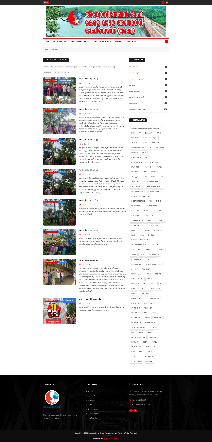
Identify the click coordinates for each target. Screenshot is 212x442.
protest (134, 138)
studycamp (144, 293)
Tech (142, 255)
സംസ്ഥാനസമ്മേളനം (149, 138)
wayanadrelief (156, 191)
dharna (151, 235)
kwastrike (135, 206)
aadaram (153, 337)
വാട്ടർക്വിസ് (160, 148)
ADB (149, 148)
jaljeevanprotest (138, 245)
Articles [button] (92, 41)
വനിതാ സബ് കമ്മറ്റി (109, 67)
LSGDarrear (154, 298)
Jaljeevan (160, 250)
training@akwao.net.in (141, 404)
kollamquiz (159, 230)
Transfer (135, 182)
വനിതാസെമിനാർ (137, 148)
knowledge (136, 323)
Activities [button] (68, 41)
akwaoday (160, 221)
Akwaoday (135, 225)
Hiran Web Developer (111, 438)
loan (133, 230)
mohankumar (136, 274)
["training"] (136, 133)
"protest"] (156, 143)
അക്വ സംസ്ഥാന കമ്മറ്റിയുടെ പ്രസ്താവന (145, 128)
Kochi (133, 269)
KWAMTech (135, 167)
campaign (148, 303)
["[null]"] (148, 133)
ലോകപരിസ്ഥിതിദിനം (138, 152)
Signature (135, 313)
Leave (133, 293)
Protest (134, 172)
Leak (153, 177)
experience (151, 352)
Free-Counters (106, 436)
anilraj (150, 279)
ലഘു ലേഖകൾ (95, 67)
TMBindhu (158, 211)
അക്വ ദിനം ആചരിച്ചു (88, 79)
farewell (135, 284)
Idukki (147, 318)
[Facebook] (163, 2)
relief (162, 177)
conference (150, 259)
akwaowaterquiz (138, 162)
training (135, 143)
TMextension (136, 187)
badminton (135, 318)
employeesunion (138, 337)
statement (135, 308)
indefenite (135, 211)
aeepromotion (137, 221)
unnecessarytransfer (140, 196)
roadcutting (155, 289)
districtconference (154, 264)
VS (146, 225)
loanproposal (137, 235)
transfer (148, 308)
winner (149, 362)
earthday (153, 328)
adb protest (155, 245)
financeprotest (137, 298)
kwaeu (154, 342)
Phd (146, 313)
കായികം (84, 67)
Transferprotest (153, 187)
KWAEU (159, 167)
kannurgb (149, 216)
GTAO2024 (148, 167)
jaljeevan (135, 303)
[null (145, 143)
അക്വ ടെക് (48, 67)
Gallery (117, 41)
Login (46, 2)
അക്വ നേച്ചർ (59, 67)
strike (147, 211)
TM (151, 201)
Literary (134, 342)
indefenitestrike (138, 201)
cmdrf (144, 177)
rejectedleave (137, 332)
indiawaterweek (151, 206)
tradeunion (136, 347)
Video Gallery (93, 413)
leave (150, 332)
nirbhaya (154, 225)
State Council (147, 357)
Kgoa (145, 342)
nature (153, 284)
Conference (136, 264)
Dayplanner (136, 259)
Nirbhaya (158, 318)
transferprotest (151, 182)
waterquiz (135, 216)
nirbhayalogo (151, 323)
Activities (54, 50)
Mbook (148, 250)
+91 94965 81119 (139, 400)
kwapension (155, 162)
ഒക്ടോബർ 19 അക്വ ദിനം (90, 299)
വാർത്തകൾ (47, 73)
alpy (144, 172)
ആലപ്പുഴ (134, 177)
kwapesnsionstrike (139, 157)
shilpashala (154, 255)
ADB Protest (136, 250)
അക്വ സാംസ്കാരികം (72, 67)
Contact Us (130, 41)
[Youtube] (167, 2)
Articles (91, 405)
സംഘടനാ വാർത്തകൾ (62, 73)
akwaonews (136, 362)
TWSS (133, 255)
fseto (154, 313)
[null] (159, 133)
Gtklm (142, 289)
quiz (149, 221)
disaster (154, 172)
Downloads (105, 41)
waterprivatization (139, 240)
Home (47, 41)
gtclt (133, 289)
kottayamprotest (138, 191)
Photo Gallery (93, 409)
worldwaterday (138, 328)
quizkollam (145, 230)
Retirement (145, 269)
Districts (80, 41)
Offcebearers (137, 279)
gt (161, 284)
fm (144, 284)
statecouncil (136, 352)
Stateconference (154, 274)
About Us (57, 41)
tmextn (159, 201)
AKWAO (134, 357)
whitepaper (150, 347)
